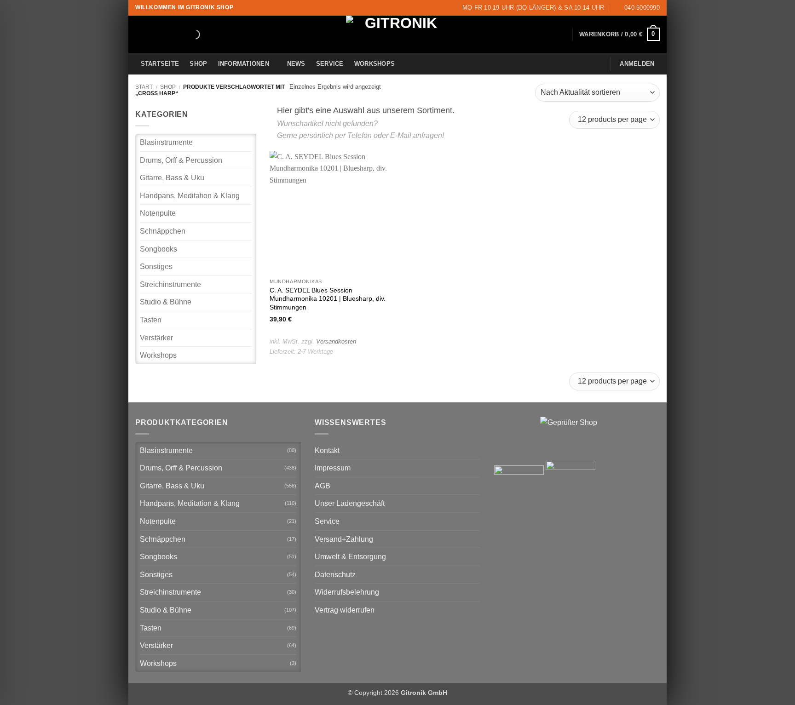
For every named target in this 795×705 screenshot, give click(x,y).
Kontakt (327, 450)
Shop (198, 63)
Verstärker (156, 338)
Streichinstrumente (170, 284)
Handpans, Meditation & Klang (190, 196)
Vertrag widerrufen (344, 610)
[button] (619, 34)
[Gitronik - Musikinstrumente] (397, 34)
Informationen (243, 63)
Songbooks (158, 249)
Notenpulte (158, 213)
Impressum (333, 468)
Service (330, 63)
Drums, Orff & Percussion (181, 160)
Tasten (150, 320)
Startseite (160, 63)
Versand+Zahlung (344, 539)
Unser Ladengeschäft (350, 503)
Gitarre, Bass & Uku (172, 178)
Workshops (374, 63)
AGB (322, 486)
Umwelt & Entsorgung (350, 557)
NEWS (296, 63)
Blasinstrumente (166, 142)
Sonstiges (156, 266)
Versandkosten (336, 341)
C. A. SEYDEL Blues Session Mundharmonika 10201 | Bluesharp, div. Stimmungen (328, 299)
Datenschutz (335, 575)
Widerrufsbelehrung (347, 592)
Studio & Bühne (165, 302)
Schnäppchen (162, 231)
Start (144, 87)
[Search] (187, 34)
